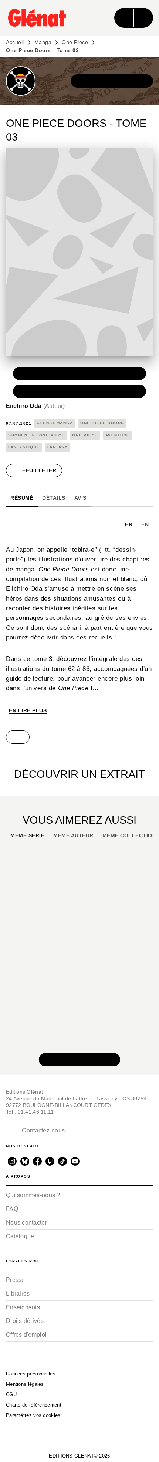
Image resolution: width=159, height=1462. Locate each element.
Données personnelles (30, 1374)
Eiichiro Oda (35, 406)
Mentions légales (25, 1384)
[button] (112, 81)
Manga (43, 42)
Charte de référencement (33, 1405)
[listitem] (12, 1161)
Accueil (15, 42)
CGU (11, 1394)
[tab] (22, 498)
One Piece (75, 42)
